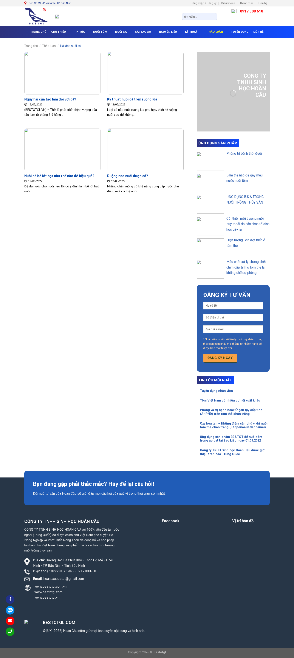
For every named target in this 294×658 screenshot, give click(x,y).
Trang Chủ (38, 31)
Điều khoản (228, 3)
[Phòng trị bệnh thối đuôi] (210, 161)
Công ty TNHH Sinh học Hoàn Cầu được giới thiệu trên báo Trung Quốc (232, 452)
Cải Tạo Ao (143, 31)
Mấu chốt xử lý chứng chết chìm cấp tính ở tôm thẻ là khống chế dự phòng (246, 267)
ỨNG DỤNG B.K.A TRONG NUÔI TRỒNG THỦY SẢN (245, 199)
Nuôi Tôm (100, 31)
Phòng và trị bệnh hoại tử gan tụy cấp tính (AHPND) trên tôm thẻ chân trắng (231, 412)
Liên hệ (262, 3)
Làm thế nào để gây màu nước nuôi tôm (244, 178)
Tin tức (79, 31)
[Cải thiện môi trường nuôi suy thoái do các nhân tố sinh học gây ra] (210, 226)
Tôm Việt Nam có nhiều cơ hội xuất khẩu (230, 400)
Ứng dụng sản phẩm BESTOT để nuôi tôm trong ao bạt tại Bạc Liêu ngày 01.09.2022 (231, 439)
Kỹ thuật (192, 31)
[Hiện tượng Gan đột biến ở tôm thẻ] (210, 247)
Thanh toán (247, 3)
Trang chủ (31, 46)
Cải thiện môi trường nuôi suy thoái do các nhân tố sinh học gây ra (247, 224)
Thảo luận (215, 31)
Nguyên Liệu (168, 31)
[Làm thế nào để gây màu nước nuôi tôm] (210, 183)
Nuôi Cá (121, 31)
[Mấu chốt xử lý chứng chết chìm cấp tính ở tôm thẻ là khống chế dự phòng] (210, 269)
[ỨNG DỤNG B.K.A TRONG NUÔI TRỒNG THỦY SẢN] (210, 204)
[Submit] (213, 16)
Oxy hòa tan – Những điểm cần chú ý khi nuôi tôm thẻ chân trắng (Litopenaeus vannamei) (234, 425)
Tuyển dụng (240, 31)
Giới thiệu (58, 31)
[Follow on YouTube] (272, 5)
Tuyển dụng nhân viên (216, 391)
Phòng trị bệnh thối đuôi (244, 153)
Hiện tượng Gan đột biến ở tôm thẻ (245, 243)
